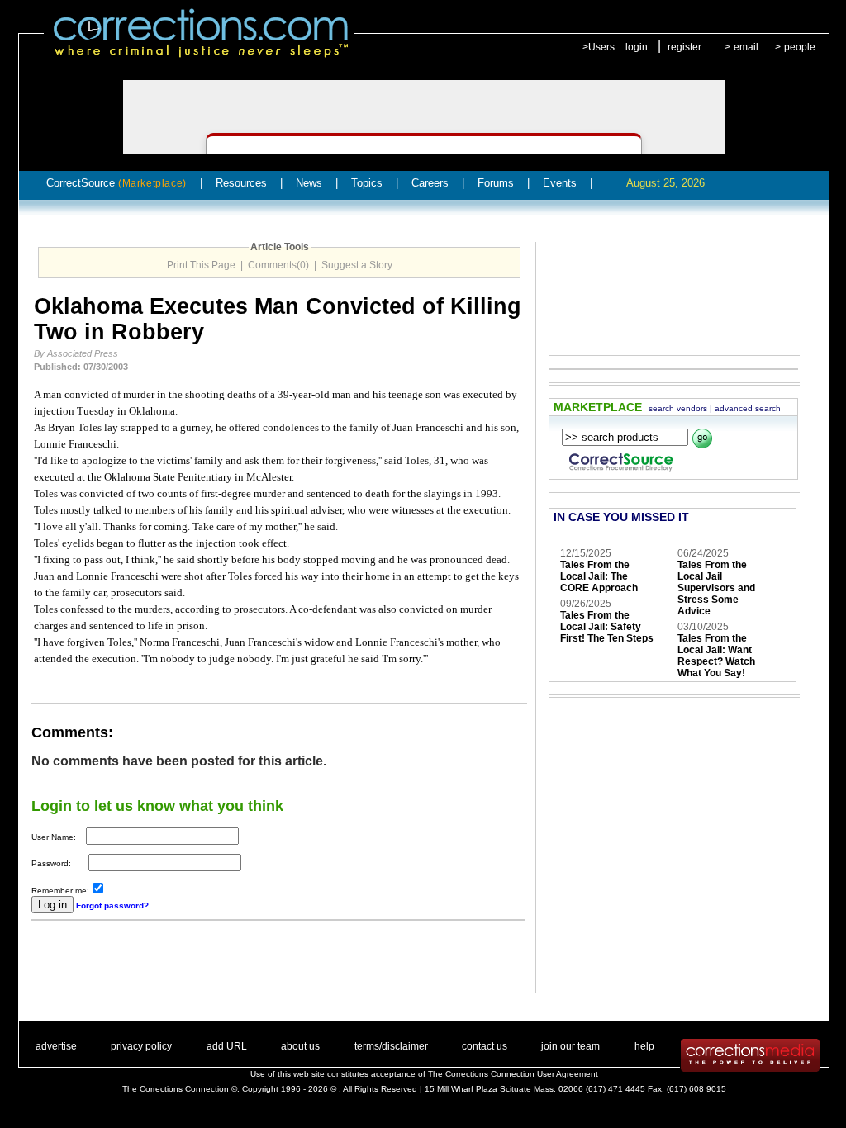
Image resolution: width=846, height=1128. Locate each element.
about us (300, 1046)
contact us (484, 1046)
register (684, 47)
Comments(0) (278, 265)
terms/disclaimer (391, 1046)
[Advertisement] (224, 968)
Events (560, 183)
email (746, 47)
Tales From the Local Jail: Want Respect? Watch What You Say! (716, 656)
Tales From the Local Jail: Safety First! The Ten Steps (607, 626)
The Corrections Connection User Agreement (513, 1073)
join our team (570, 1046)
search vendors (678, 408)
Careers (430, 183)
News (309, 183)
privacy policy (141, 1046)
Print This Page (201, 265)
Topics (367, 183)
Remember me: (60, 890)
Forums (496, 183)
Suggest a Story (356, 265)
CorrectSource (116, 183)
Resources (241, 183)
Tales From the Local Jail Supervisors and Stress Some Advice (716, 588)
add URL (227, 1046)
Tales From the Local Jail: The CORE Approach (599, 576)
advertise (56, 1046)
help (644, 1046)
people (799, 47)
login (636, 47)
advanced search (748, 408)
